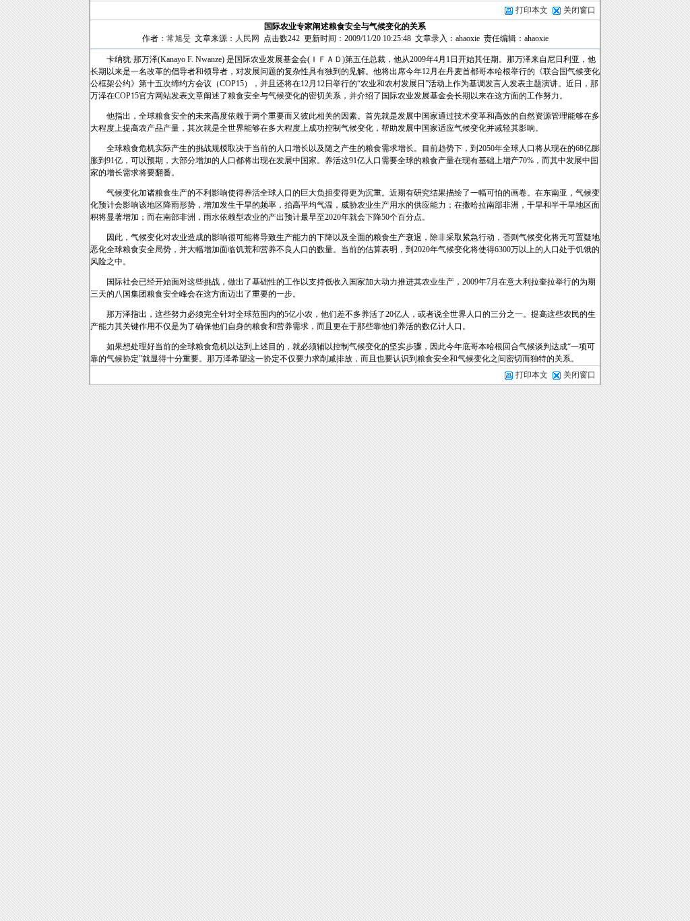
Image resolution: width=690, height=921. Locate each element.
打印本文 (530, 10)
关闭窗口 (579, 10)
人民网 (247, 38)
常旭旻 (178, 38)
